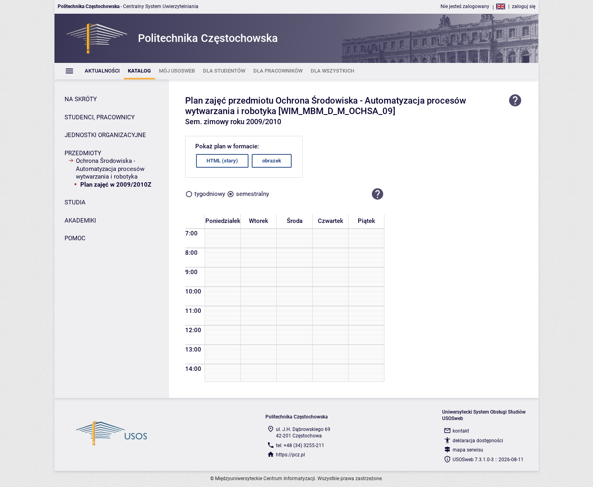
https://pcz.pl (290, 455)
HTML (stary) (222, 161)
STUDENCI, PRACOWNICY (100, 117)
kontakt (461, 431)
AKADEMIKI (80, 220)
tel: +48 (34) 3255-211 (300, 445)
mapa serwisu (468, 450)
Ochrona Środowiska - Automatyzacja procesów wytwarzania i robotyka (110, 168)
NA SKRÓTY (81, 99)
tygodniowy (209, 194)
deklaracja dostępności (478, 440)
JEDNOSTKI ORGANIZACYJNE (105, 135)
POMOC (75, 238)
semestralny (252, 194)
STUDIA (75, 202)
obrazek (271, 161)
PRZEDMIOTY (83, 153)
